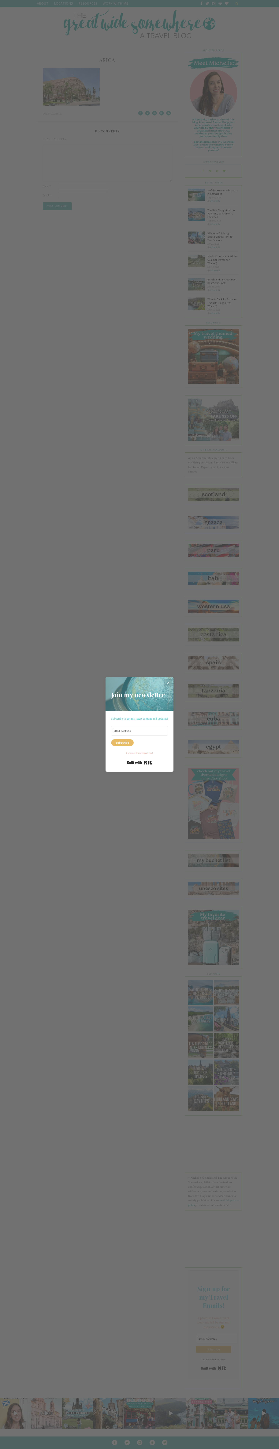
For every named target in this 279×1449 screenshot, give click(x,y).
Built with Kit (139, 762)
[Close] (168, 682)
